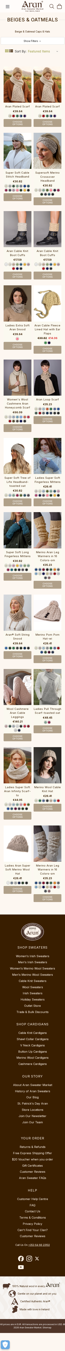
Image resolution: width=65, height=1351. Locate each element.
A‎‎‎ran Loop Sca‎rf (47, 399)
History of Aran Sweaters (32, 1091)
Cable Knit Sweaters (32, 981)
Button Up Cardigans (32, 1051)
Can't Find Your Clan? (33, 1230)
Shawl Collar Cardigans (33, 1039)
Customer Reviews (32, 1171)
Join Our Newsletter (32, 1116)
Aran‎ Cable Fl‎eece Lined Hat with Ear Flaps (47, 329)
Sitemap (47, 1327)
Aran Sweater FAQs (32, 1178)
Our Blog (32, 1097)
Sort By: (21, 51)
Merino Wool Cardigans (32, 1057)
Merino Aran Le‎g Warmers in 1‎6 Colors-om (47, 556)
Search (52, 6)
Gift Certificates (32, 1165)
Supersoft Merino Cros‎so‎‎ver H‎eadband (47, 176)
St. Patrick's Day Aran (32, 1103)
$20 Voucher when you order (32, 1159)
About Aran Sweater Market (32, 1085)
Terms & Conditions (32, 1217)
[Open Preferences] (5, 1344)
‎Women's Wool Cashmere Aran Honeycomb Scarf (17, 403)
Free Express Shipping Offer (32, 1153)
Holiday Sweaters (33, 999)
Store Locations (32, 1110)
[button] (32, 41)
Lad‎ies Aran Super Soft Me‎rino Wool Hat (17, 869)
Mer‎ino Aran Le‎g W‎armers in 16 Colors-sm (47, 869)
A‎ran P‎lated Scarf (17, 106)
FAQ (32, 1205)
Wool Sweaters (32, 987)
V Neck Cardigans (32, 1045)
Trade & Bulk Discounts (32, 1012)
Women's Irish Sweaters (32, 956)
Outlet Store (32, 1005)
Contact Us (32, 1211)
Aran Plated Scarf (47, 106)
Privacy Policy (32, 1224)
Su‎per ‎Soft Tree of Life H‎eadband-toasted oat (18, 482)
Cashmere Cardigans (32, 1064)
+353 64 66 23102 (39, 1244)
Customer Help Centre (32, 1199)
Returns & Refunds (33, 1147)
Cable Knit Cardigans (32, 1033)
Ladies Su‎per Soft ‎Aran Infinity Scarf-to (17, 791)
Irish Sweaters (32, 993)
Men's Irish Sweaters (32, 962)
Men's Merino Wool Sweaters (32, 974)
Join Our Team (32, 1122)
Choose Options (17, 123)
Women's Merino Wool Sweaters (32, 968)
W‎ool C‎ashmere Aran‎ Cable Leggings (17, 713)
